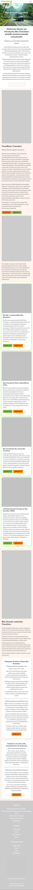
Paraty (16, 832)
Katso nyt (6, 212)
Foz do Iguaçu (16, 821)
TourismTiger (20, 885)
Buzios (16, 837)
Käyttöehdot (16, 853)
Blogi (16, 848)
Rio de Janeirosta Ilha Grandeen (16, 809)
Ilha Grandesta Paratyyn (16, 816)
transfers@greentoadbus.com (16, 878)
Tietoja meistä (16, 845)
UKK (16, 850)
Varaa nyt (16, 212)
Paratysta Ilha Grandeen (16, 818)
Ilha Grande (16, 829)
